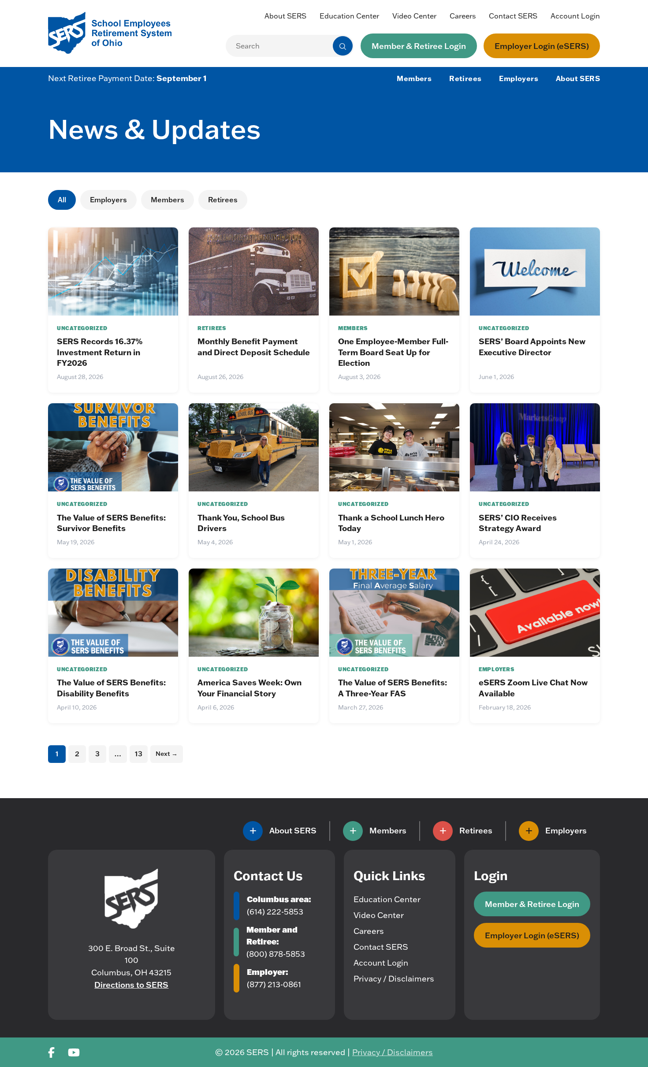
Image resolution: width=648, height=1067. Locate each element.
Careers (463, 15)
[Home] (131, 899)
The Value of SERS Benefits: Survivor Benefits (111, 522)
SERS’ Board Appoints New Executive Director (532, 346)
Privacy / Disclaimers (394, 979)
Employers (518, 78)
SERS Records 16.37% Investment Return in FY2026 (99, 352)
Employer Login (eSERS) (542, 46)
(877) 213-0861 (274, 984)
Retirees (465, 78)
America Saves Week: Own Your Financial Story (249, 687)
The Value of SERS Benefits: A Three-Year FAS (392, 687)
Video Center (414, 15)
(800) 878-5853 (275, 954)
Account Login (575, 15)
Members (414, 78)
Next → (167, 754)
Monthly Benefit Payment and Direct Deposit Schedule (253, 346)
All (62, 199)
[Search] (343, 46)
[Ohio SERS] (114, 32)
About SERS (285, 15)
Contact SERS (513, 15)
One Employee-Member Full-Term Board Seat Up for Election (393, 352)
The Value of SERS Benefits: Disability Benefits (111, 687)
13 (138, 753)
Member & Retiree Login (419, 46)
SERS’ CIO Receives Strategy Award (518, 522)
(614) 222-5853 (275, 912)
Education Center (349, 15)
